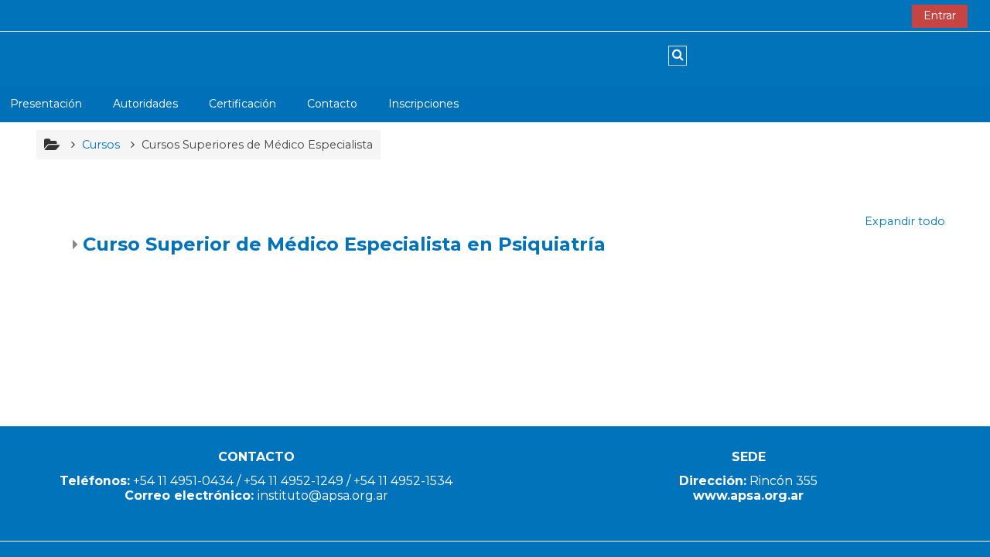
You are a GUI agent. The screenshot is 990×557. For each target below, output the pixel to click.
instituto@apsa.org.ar (323, 495)
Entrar (939, 15)
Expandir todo (905, 221)
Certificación (242, 104)
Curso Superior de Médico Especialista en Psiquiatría (344, 244)
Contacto (332, 104)
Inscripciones (423, 104)
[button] (677, 56)
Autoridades (145, 104)
